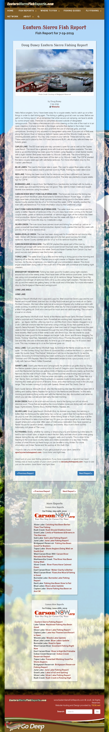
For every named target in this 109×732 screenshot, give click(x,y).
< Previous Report (25, 473)
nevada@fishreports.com (72, 462)
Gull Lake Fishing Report (55, 538)
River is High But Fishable (63, 651)
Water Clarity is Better (62, 570)
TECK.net (95, 705)
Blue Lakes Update (54, 586)
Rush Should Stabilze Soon (58, 530)
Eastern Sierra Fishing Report (49, 622)
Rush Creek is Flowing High (58, 678)
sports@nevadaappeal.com (28, 452)
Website (56, 107)
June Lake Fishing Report (57, 541)
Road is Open (55, 643)
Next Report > (85, 473)
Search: (61, 711)
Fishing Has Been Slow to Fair (57, 583)
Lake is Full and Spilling (56, 672)
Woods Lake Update (56, 638)
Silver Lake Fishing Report (57, 630)
